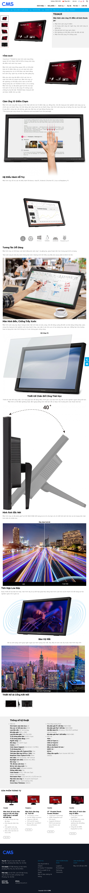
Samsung (59, 870)
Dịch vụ (60, 6)
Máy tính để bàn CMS (80, 866)
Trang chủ (6, 10)
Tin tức (75, 6)
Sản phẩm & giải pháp (21, 10)
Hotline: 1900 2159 (56, 1)
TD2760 (49, 808)
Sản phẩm (51, 6)
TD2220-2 (28, 808)
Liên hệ (74, 1)
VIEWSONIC (36, 10)
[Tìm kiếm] (87, 1)
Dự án (69, 6)
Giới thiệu (40, 6)
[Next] (47, 31)
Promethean (60, 868)
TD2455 (5, 808)
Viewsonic (59, 872)
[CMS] (10, 4)
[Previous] (12, 31)
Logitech (59, 866)
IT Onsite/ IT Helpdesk (45, 868)
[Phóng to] (12, 44)
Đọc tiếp (7, 837)
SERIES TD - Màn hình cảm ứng (55, 10)
